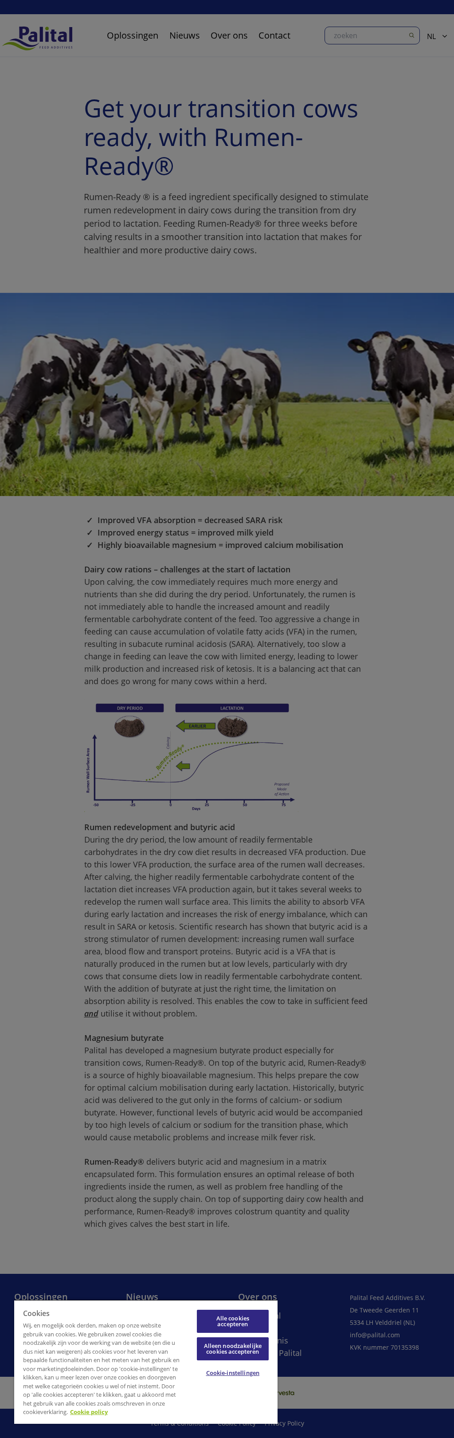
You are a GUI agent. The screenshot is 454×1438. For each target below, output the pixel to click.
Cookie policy (89, 1412)
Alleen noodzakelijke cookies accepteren (233, 1348)
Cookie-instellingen (232, 1373)
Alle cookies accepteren (233, 1321)
